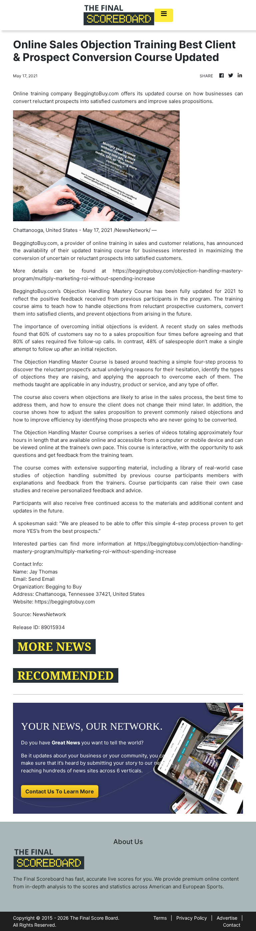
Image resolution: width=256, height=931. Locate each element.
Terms (160, 918)
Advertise (227, 918)
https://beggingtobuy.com (65, 601)
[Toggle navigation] (163, 15)
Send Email (41, 579)
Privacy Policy (191, 918)
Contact (231, 925)
